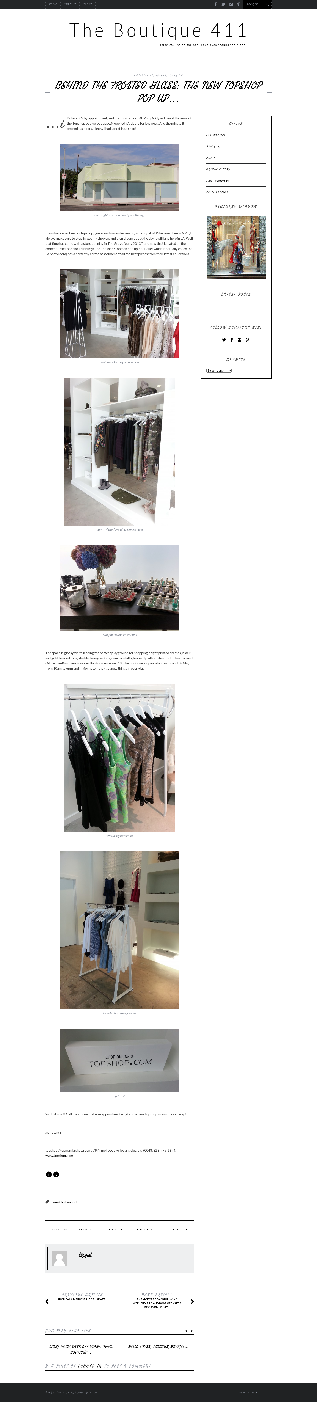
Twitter (116, 1229)
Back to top (247, 1392)
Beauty (160, 75)
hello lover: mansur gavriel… (158, 1346)
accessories (143, 75)
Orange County (218, 169)
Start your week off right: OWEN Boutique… (81, 1349)
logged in (90, 1366)
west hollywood (65, 1202)
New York (213, 146)
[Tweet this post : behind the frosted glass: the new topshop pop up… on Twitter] (56, 1174)
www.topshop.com (59, 1155)
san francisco (217, 180)
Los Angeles (216, 135)
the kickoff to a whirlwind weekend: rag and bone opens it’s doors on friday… (157, 1301)
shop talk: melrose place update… (82, 1297)
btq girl (85, 1254)
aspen (211, 157)
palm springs (217, 192)
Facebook (86, 1229)
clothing (176, 75)
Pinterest (146, 1229)
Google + (179, 1229)
